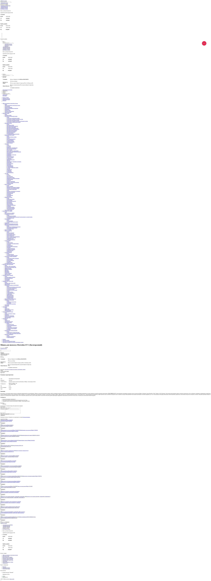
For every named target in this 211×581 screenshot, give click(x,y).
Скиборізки (9, 158)
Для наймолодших (8, 322)
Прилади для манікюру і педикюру (13, 191)
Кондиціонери (9, 203)
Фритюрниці (9, 169)
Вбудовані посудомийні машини (13, 129)
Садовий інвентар (8, 252)
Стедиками (7, 305)
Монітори (7, 270)
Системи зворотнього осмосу (12, 221)
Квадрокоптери (8, 317)
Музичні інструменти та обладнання (12, 285)
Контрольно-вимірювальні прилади (11, 224)
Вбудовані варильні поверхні (12, 126)
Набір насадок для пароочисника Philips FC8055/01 (10, 482)
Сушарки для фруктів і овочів (12, 167)
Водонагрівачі (9, 200)
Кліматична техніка (8, 197)
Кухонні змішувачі (10, 260)
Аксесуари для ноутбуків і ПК (10, 267)
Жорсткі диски (7, 274)
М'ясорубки (9, 162)
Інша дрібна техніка (8, 210)
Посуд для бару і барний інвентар (13, 236)
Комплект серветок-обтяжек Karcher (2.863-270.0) (9, 507)
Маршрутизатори (8, 268)
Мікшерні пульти (10, 295)
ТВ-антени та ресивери (11, 303)
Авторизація (5, 94)
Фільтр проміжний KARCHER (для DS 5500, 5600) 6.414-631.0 (12, 512)
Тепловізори (7, 280)
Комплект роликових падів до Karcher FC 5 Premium (10, 502)
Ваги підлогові (10, 176)
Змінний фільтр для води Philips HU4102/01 (8, 441)
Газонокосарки (10, 245)
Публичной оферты (26, 417)
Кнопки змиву (9, 262)
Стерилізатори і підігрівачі (12, 327)
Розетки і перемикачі (11, 181)
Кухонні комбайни (10, 156)
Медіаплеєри (7, 284)
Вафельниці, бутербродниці (12, 147)
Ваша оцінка (2, 406)
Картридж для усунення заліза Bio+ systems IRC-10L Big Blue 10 (12, 497)
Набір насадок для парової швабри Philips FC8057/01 (10, 477)
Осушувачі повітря (10, 209)
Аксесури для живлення (9, 111)
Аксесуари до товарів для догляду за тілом (15, 119)
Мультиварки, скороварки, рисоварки (14, 161)
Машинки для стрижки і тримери (13, 187)
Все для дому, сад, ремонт (7, 211)
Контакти (4, 100)
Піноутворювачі (10, 165)
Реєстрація (5, 95)
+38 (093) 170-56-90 (6, 48)
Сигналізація (7, 279)
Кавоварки (9, 153)
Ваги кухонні (9, 149)
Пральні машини (10, 139)
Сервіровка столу (10, 238)
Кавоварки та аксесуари (11, 154)
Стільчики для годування (11, 328)
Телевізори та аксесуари (9, 299)
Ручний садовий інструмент (12, 255)
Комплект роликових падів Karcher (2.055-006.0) (9, 492)
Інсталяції (9, 261)
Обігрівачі (9, 206)
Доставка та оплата (6, 98)
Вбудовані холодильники (11, 131)
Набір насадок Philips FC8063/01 (6, 426)
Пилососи (9, 180)
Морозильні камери (10, 141)
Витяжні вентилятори (11, 132)
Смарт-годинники (8, 273)
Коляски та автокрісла (9, 334)
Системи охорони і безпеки (8, 275)
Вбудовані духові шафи (11, 127)
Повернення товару (6, 99)
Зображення (2, 414)
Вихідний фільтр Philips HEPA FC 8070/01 (8, 472)
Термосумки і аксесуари (9, 315)
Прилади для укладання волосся (13, 188)
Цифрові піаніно (10, 297)
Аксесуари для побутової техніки (11, 116)
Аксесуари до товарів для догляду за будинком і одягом (17, 121)
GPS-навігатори (8, 310)
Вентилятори (9, 202)
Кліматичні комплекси (11, 205)
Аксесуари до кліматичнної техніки (13, 122)
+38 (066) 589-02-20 (6, 526)
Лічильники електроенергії (12, 227)
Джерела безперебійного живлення (11, 108)
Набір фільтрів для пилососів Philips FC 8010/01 (9, 431)
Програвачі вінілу (10, 296)
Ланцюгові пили (10, 250)
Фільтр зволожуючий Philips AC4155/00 (7, 461)
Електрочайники (10, 172)
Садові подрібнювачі (11, 248)
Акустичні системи (10, 289)
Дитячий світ (5, 318)
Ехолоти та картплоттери (9, 316)
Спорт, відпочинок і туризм (8, 311)
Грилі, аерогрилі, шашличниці (12, 150)
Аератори (9, 244)
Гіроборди (7, 314)
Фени (8, 190)
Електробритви (10, 195)
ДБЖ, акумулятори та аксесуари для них (10, 103)
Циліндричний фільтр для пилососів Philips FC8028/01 (10, 466)
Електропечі (9, 171)
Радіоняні (9, 329)
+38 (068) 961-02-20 (4, 3)
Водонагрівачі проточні (11, 201)
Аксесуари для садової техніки (13, 243)
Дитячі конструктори (9, 321)
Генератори (7, 222)
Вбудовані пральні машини (12, 130)
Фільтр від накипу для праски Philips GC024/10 (9, 456)
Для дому (6, 173)
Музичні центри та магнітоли (10, 298)
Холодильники (10, 142)
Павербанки (7, 109)
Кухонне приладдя (10, 233)
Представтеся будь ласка (5, 407)
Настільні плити (10, 163)
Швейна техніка (10, 183)
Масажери (9, 196)
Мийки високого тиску (9, 309)
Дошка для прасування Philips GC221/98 (7, 487)
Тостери (8, 168)
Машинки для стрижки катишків (13, 178)
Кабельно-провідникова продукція (11, 223)
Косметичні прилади (11, 192)
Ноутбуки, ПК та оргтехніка (8, 264)
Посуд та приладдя (8, 230)
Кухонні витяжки (10, 133)
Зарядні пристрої (8, 112)
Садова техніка (7, 240)
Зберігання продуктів (11, 239)
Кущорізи (9, 247)
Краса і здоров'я (8, 184)
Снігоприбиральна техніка (10, 263)
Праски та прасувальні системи (13, 182)
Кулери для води (10, 157)
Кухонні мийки (10, 259)
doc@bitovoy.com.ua (6, 49)
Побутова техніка (6, 113)
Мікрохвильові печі (10, 159)
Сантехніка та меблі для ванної (10, 256)
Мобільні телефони (8, 269)
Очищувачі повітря (10, 207)
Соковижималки (10, 166)
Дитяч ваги (9, 326)
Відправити (3, 415)
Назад (6, 104)
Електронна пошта (4, 409)
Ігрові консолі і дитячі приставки (11, 330)
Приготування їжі (10, 235)
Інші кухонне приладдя (11, 237)
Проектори (7, 304)
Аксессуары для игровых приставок (14, 333)
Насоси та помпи (8, 229)
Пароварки (9, 164)
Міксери (8, 160)
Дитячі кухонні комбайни (12, 325)
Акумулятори (7, 106)
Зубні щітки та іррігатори (12, 189)
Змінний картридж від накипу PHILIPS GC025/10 (9, 436)
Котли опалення (10, 204)
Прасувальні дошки (10, 177)
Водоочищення (8, 218)
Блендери (9, 146)
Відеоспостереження (9, 278)
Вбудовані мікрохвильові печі (12, 128)
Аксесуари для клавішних (12, 288)
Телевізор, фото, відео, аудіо (8, 281)
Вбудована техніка (8, 123)
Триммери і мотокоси (11, 249)
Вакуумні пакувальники (11, 148)
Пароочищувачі (10, 179)
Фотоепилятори (10, 193)
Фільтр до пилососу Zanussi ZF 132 (7, 451)
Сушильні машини (10, 140)
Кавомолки (9, 155)
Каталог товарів (6, 97)
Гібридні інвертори (8, 107)
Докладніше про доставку (7, 89)
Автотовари (5, 306)
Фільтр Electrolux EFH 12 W (5, 446)
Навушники (7, 272)
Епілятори (9, 194)
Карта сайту (12, 579)
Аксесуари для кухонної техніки (13, 120)
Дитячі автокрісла (10, 337)
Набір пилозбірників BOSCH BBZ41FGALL (8, 517)
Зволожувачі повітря (11, 208)
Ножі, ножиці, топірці (11, 234)
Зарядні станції (7, 110)
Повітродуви (9, 251)
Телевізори (9, 302)
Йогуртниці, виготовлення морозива (14, 151)
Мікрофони (7, 271)
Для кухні (7, 143)
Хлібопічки (9, 170)
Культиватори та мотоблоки (12, 246)
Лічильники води (10, 228)
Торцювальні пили (10, 217)
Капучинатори (10, 152)
